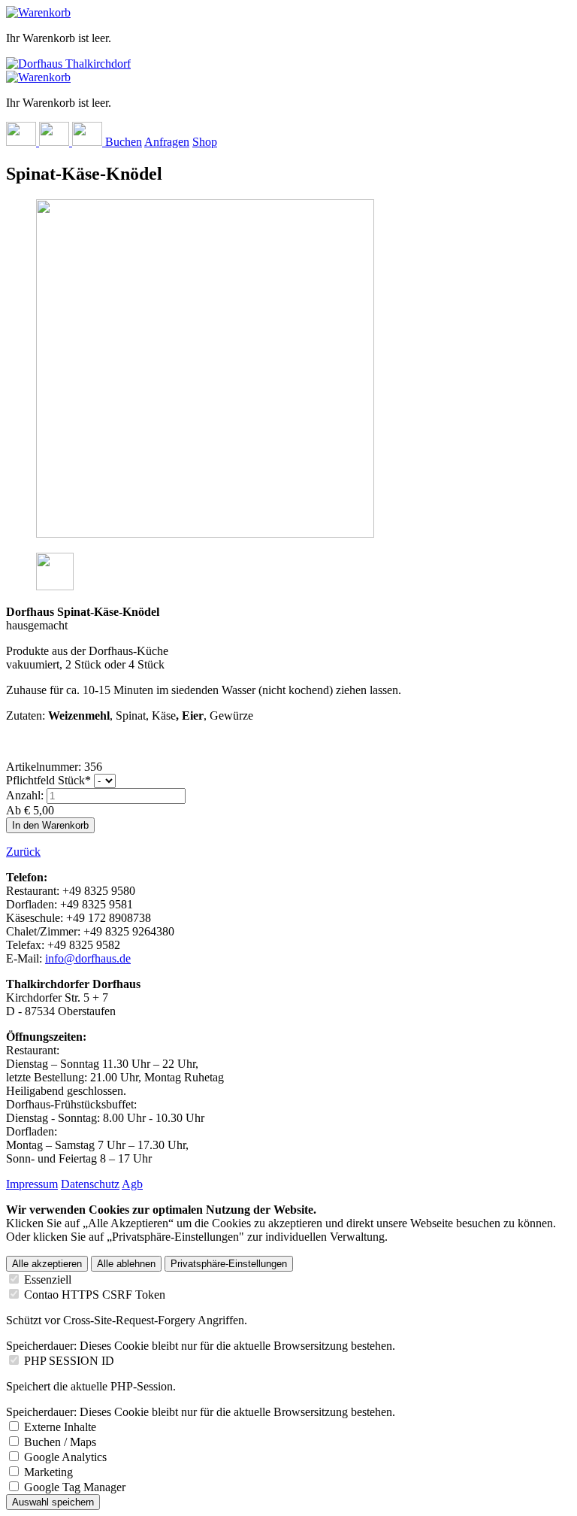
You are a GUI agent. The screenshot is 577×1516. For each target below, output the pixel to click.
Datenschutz (90, 1184)
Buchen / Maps (60, 1442)
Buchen (123, 141)
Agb (132, 1184)
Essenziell (47, 1279)
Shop (204, 141)
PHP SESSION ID (69, 1360)
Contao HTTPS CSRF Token (94, 1294)
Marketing (48, 1472)
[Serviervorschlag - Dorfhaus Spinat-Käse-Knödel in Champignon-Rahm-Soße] (205, 533)
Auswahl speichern (53, 1502)
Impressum (32, 1184)
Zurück (23, 851)
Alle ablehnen (126, 1263)
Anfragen (166, 141)
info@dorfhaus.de (88, 958)
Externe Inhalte (60, 1426)
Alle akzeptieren (47, 1263)
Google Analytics (65, 1457)
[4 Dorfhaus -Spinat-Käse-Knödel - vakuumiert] (55, 586)
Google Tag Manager (74, 1487)
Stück (48, 780)
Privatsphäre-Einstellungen (229, 1263)
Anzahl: (25, 795)
